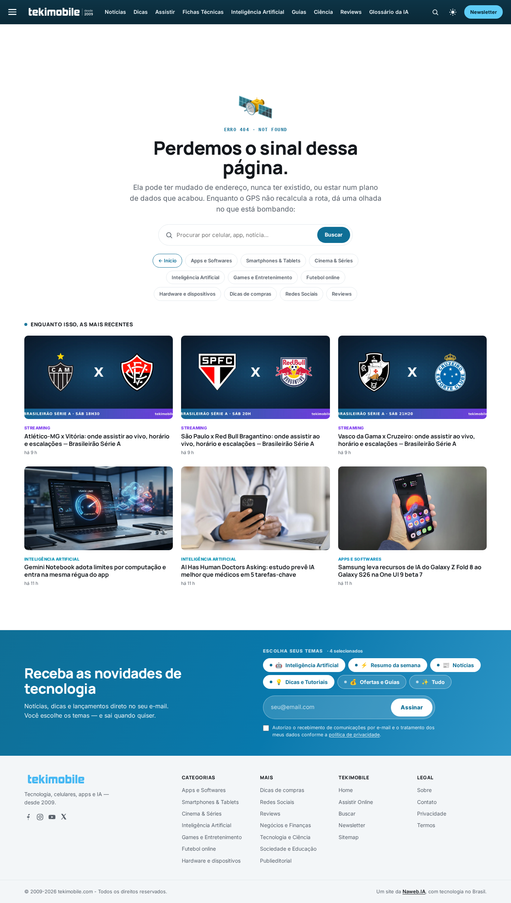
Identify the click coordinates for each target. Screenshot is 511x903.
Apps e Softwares (211, 260)
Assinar (412, 707)
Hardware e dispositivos (187, 294)
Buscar (334, 234)
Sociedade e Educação (288, 848)
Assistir (165, 12)
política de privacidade (354, 734)
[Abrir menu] (12, 12)
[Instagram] (40, 817)
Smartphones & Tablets (273, 260)
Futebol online (323, 277)
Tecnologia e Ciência (285, 837)
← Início (167, 260)
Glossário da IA (389, 12)
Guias (299, 12)
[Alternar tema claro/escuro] (453, 12)
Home (346, 790)
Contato (427, 802)
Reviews (351, 12)
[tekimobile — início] (60, 12)
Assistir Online (356, 802)
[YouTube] (52, 817)
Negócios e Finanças (285, 825)
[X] (63, 817)
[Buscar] (435, 12)
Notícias (115, 12)
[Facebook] (28, 817)
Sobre (424, 790)
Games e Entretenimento (262, 277)
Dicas (141, 12)
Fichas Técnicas (203, 12)
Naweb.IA (414, 891)
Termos (426, 825)
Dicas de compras (250, 294)
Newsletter (483, 12)
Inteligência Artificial (257, 12)
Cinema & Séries (334, 260)
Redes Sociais (301, 294)
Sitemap (349, 837)
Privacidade (431, 813)
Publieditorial (275, 860)
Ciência (323, 12)
